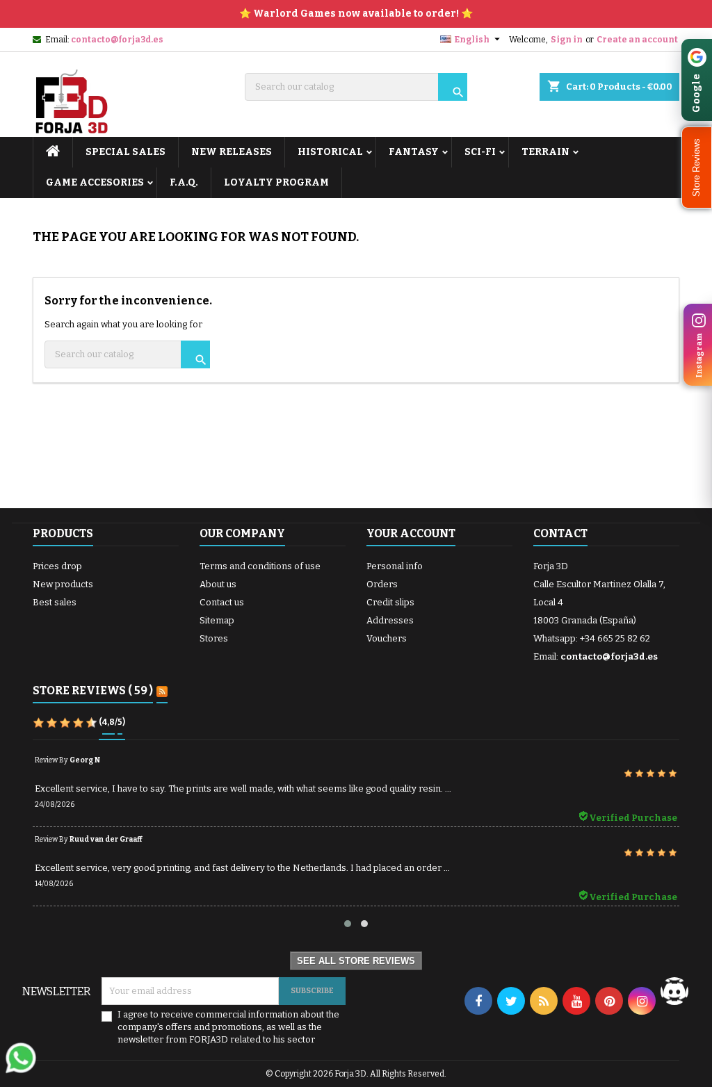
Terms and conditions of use (260, 566)
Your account (410, 533)
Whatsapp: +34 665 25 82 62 (591, 638)
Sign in (567, 39)
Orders (382, 584)
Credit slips (390, 602)
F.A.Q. (184, 182)
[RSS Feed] (162, 691)
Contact (560, 533)
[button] (696, 167)
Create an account (637, 39)
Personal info (394, 566)
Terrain (545, 152)
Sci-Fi (480, 152)
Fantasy (414, 152)
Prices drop (57, 566)
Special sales (125, 152)
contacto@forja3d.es (117, 39)
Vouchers (386, 638)
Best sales (54, 602)
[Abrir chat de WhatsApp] (21, 1058)
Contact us (222, 602)
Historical (330, 152)
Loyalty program (276, 182)
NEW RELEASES (231, 152)
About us (218, 584)
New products (63, 584)
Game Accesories (95, 182)
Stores (214, 638)
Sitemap (217, 620)
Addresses (390, 620)
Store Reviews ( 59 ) (93, 690)
